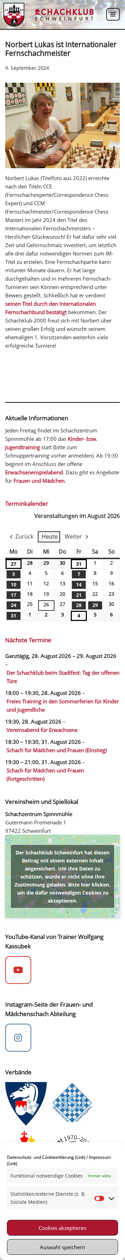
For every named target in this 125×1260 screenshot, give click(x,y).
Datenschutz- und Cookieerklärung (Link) (46, 1157)
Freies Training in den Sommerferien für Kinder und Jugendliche (63, 705)
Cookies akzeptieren (62, 1227)
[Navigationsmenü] (113, 14)
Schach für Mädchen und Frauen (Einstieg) (57, 750)
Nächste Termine (28, 640)
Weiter (73, 536)
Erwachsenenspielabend (34, 472)
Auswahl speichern (62, 1247)
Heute (50, 536)
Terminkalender (26, 503)
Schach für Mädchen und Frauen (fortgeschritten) (45, 774)
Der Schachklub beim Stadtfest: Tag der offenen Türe (63, 676)
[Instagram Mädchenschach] (18, 1038)
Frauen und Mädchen (39, 480)
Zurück (24, 536)
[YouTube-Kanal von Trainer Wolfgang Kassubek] (18, 970)
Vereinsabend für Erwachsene (42, 729)
